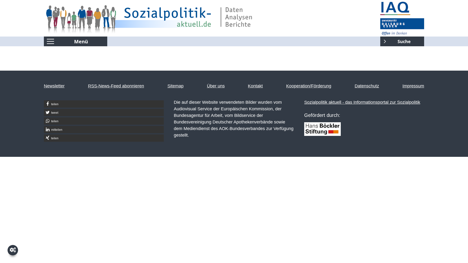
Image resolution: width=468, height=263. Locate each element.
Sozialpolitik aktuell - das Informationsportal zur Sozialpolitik (362, 102)
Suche (395, 40)
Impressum (413, 86)
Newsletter (54, 86)
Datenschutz (367, 86)
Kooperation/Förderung (308, 86)
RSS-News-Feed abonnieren (116, 86)
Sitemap (175, 86)
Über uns (216, 86)
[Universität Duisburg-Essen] (402, 26)
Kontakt (255, 86)
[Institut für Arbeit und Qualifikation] (402, 8)
